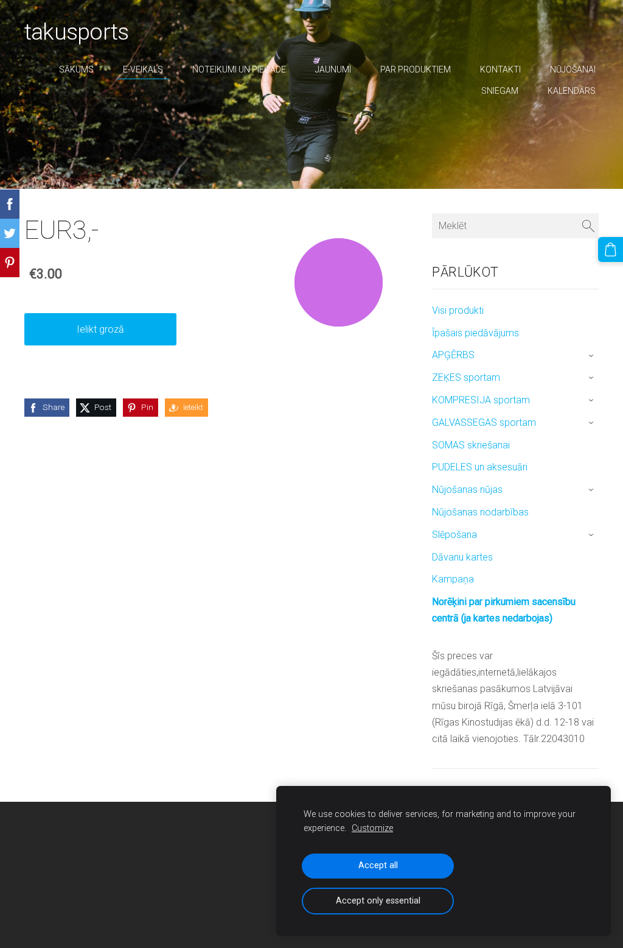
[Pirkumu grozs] (610, 249)
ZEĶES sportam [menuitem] (466, 377)
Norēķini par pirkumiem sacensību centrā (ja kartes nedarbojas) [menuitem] (504, 610)
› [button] (592, 356)
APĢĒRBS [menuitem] (453, 355)
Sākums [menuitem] (76, 69)
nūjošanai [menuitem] (573, 69)
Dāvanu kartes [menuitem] (462, 557)
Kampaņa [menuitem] (453, 579)
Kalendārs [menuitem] (572, 91)
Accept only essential (378, 901)
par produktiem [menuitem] (415, 69)
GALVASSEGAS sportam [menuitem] (484, 422)
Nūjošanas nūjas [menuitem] (467, 489)
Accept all (378, 865)
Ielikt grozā (100, 329)
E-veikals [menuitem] (143, 69)
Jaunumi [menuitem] (333, 69)
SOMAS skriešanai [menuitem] (471, 445)
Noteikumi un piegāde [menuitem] (239, 69)
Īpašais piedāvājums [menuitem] (475, 333)
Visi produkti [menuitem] (458, 310)
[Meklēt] (588, 226)
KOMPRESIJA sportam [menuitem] (481, 400)
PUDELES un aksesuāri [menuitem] (479, 467)
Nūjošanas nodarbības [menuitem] (480, 512)
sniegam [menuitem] (499, 91)
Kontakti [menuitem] (500, 69)
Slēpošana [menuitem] (454, 534)
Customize (372, 828)
